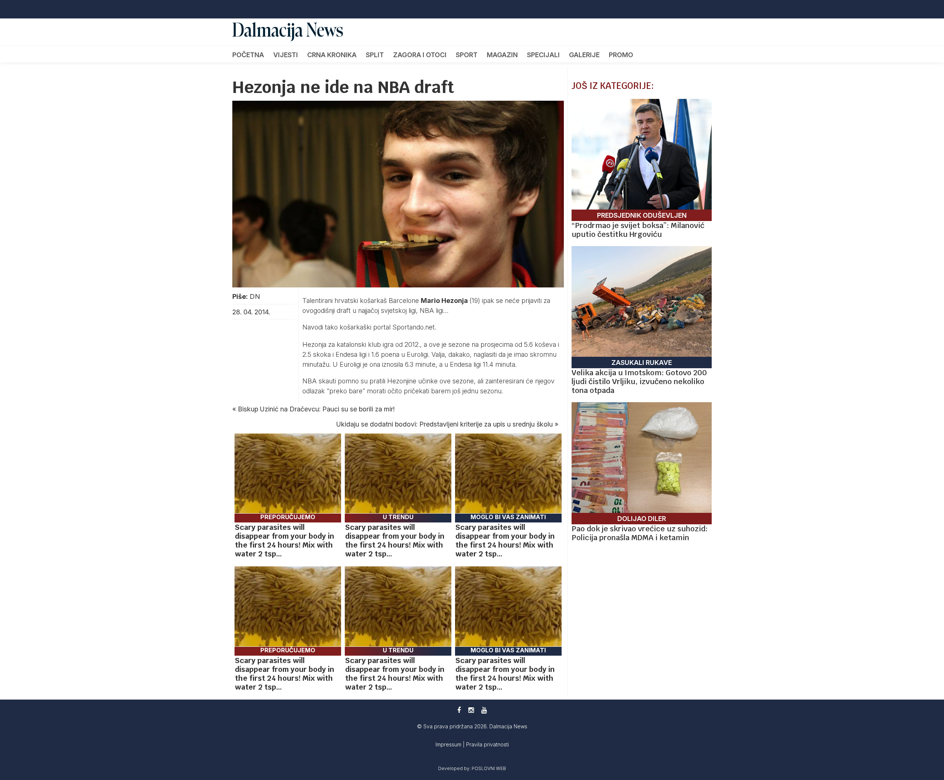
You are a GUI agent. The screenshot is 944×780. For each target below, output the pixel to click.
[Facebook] (459, 710)
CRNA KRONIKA (332, 55)
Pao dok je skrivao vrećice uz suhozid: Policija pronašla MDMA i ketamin (640, 533)
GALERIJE (584, 55)
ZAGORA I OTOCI (420, 55)
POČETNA (248, 55)
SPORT (467, 55)
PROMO (621, 55)
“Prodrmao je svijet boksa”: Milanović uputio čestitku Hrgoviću (638, 230)
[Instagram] (471, 710)
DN (255, 296)
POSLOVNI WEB (489, 768)
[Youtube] (484, 710)
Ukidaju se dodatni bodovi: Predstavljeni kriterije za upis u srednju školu (444, 424)
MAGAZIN (502, 55)
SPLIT (375, 55)
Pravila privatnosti (487, 744)
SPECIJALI (543, 55)
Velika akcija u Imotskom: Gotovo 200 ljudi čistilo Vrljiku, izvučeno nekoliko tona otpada (639, 381)
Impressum (449, 744)
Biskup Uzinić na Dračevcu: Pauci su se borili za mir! (316, 409)
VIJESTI (285, 55)
